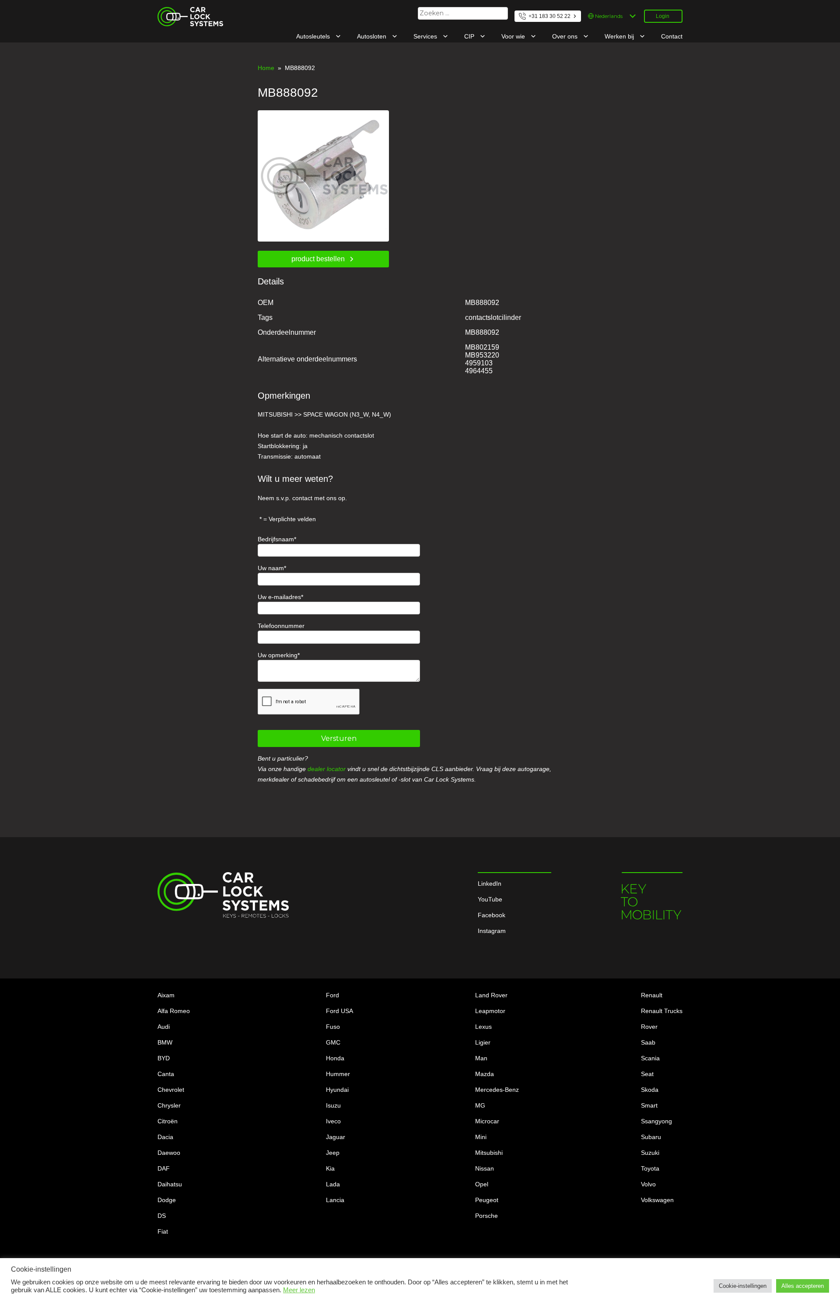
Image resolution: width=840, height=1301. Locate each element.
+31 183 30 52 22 (549, 16)
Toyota (650, 1168)
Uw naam (271, 568)
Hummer (338, 1073)
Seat (647, 1073)
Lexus (483, 1026)
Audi (164, 1026)
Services (426, 36)
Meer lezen (299, 1290)
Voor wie (514, 36)
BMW (165, 1042)
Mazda (484, 1073)
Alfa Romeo (174, 1010)
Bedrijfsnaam (276, 539)
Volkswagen (657, 1199)
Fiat (163, 1231)
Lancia (335, 1199)
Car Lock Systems (183, 12)
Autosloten (372, 36)
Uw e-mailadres (279, 596)
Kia (330, 1168)
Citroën (168, 1121)
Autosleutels (314, 36)
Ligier (482, 1042)
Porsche (486, 1215)
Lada (333, 1184)
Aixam (166, 995)
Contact (671, 36)
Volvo (648, 1184)
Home (266, 67)
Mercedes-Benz (497, 1089)
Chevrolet (171, 1089)
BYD (164, 1058)
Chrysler (169, 1105)
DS (162, 1215)
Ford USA (339, 1010)
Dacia (165, 1136)
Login (662, 16)
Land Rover (491, 995)
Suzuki (650, 1152)
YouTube (490, 899)
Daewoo (169, 1152)
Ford (332, 995)
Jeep (333, 1152)
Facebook (491, 915)
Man (481, 1058)
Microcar (487, 1121)
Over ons (565, 36)
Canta (166, 1073)
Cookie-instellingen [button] (742, 1286)
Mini (480, 1136)
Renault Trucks (661, 1010)
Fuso (333, 1026)
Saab (648, 1042)
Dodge (167, 1199)
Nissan (484, 1168)
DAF (164, 1168)
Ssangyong (656, 1121)
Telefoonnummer (281, 625)
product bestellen (318, 259)
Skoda (649, 1089)
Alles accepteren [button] (802, 1286)
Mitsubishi (489, 1152)
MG (480, 1105)
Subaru (651, 1136)
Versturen (339, 738)
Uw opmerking (278, 655)
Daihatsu (170, 1184)
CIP (470, 36)
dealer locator (327, 768)
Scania (650, 1058)
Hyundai (337, 1089)
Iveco (333, 1121)
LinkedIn (489, 883)
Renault (651, 995)
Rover (649, 1026)
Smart (649, 1105)
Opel (481, 1184)
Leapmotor (490, 1010)
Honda (335, 1058)
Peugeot (486, 1199)
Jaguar (335, 1136)
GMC (333, 1042)
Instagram (492, 930)
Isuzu (333, 1105)
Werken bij (620, 36)
